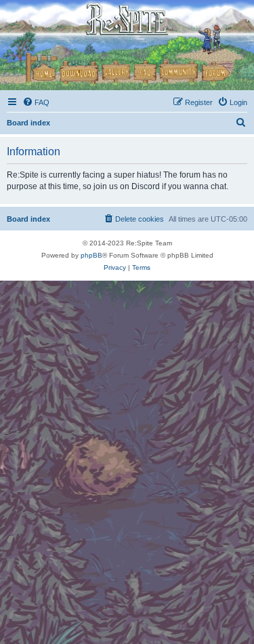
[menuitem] (35, 102)
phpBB (91, 255)
